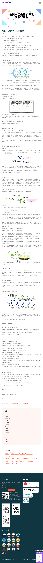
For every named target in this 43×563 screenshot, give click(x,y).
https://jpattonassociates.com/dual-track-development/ (17, 403)
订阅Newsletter (11, 490)
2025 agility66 (5, 559)
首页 (24, 559)
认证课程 (28, 559)
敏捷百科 (34, 559)
